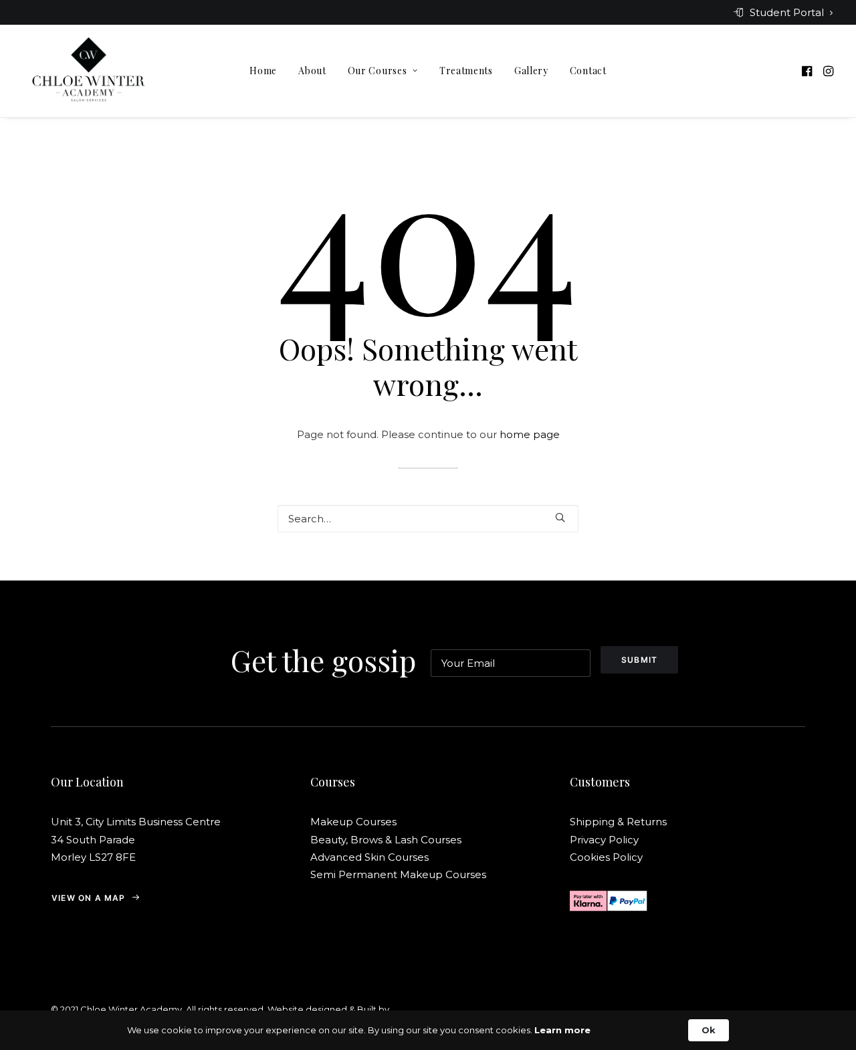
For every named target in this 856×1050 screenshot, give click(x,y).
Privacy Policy (604, 839)
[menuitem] (783, 12)
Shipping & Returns (619, 821)
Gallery (531, 70)
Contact (588, 70)
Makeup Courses (353, 821)
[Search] (428, 518)
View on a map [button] (88, 898)
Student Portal (787, 12)
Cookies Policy (606, 857)
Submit (639, 660)
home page (530, 434)
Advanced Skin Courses (369, 857)
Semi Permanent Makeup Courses (398, 874)
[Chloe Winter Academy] (88, 71)
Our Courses (377, 70)
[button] (808, 71)
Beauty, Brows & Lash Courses (385, 839)
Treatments (466, 70)
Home (263, 70)
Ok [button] (709, 1030)
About (312, 70)
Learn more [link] (562, 1030)
